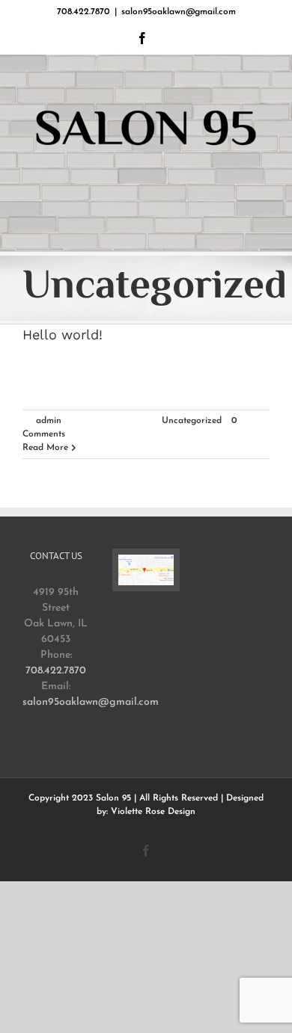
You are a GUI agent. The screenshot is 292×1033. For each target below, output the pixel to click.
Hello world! (62, 334)
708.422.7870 (55, 670)
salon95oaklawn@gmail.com (178, 11)
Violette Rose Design (153, 811)
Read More (45, 447)
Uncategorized (192, 420)
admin (48, 420)
